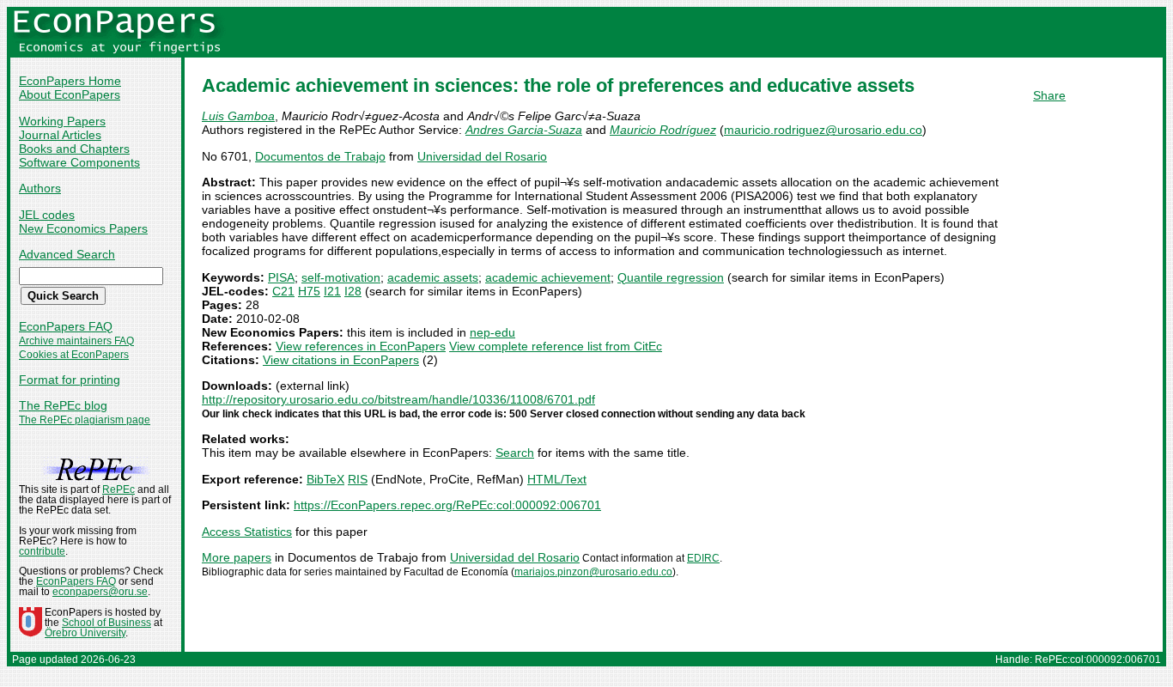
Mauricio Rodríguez (663, 130)
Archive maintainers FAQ (76, 341)
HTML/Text (556, 479)
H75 (309, 291)
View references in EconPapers (361, 346)
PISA (281, 277)
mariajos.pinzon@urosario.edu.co (593, 572)
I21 (332, 291)
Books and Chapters (74, 148)
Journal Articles (60, 135)
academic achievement (548, 277)
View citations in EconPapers (341, 360)
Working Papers (62, 121)
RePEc (118, 489)
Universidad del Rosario (482, 156)
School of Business (106, 622)
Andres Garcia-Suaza (523, 130)
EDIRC (703, 558)
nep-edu (492, 332)
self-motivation (340, 277)
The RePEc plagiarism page (84, 420)
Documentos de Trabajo (320, 156)
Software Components (79, 162)
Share (1049, 95)
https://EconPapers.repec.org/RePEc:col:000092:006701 (447, 505)
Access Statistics (247, 531)
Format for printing (69, 379)
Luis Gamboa (238, 116)
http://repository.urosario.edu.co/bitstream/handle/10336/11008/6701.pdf (398, 399)
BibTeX (325, 479)
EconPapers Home (70, 81)
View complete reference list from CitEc (555, 346)
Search (514, 452)
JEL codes (47, 215)
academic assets (432, 277)
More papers (236, 557)
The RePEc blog (63, 405)
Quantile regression (670, 277)
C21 (283, 291)
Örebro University (85, 633)
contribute (42, 551)
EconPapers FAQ (65, 326)
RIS (358, 479)
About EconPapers (69, 94)
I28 (353, 291)
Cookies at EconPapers (74, 355)
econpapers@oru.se (100, 592)
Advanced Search (67, 254)
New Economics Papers (83, 228)
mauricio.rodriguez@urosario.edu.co (823, 130)
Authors (40, 188)
